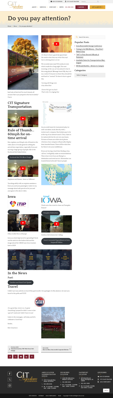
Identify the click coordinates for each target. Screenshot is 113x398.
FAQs (59, 395)
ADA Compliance (105, 382)
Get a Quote (97, 7)
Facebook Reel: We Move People (20, 157)
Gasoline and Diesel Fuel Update (20, 282)
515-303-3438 (85, 383)
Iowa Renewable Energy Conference (89, 46)
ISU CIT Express (57, 1)
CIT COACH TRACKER (73, 1)
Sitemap (41, 395)
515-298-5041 (69, 7)
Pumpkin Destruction (50, 213)
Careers (81, 7)
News (15, 26)
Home (9, 26)
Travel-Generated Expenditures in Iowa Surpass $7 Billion (57, 241)
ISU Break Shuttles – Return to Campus (90, 66)
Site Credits (33, 395)
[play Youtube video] (56, 43)
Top (105, 390)
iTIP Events (13, 212)
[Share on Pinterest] (32, 357)
